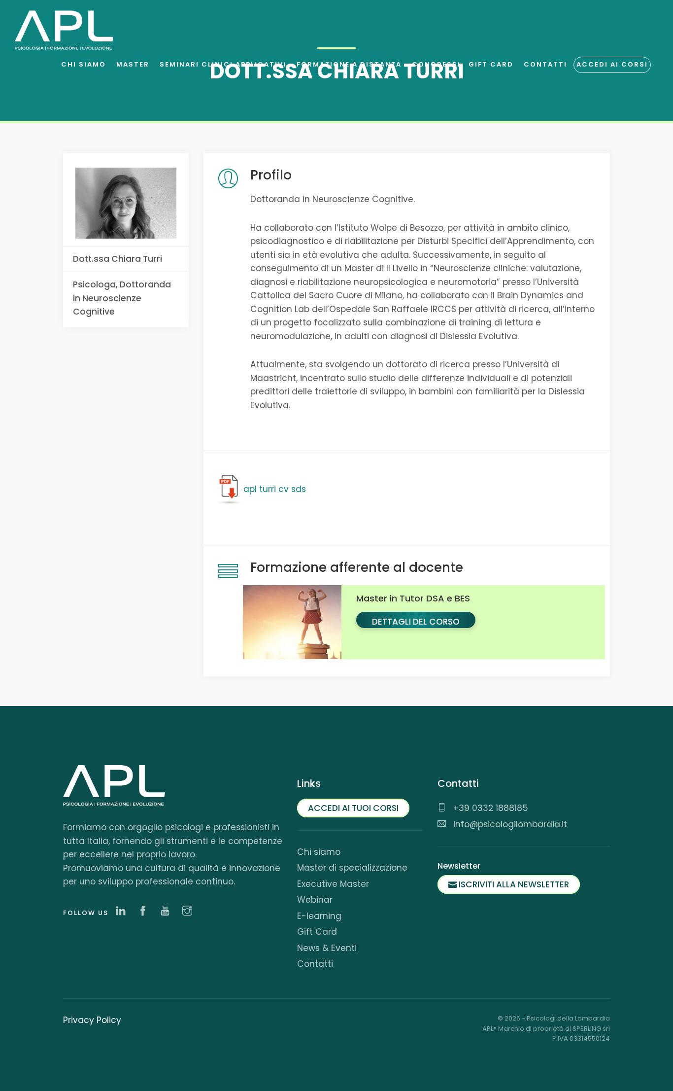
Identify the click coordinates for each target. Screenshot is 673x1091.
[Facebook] (145, 911)
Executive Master (333, 884)
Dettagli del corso (416, 622)
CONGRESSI (436, 64)
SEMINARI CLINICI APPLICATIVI (223, 64)
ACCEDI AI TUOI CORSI (353, 808)
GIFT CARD (491, 64)
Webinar (315, 900)
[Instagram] (189, 911)
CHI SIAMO (83, 64)
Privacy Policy (92, 1020)
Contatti (315, 964)
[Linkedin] (123, 911)
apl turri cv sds (274, 489)
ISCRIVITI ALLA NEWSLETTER (513, 884)
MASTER (132, 64)
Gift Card (317, 932)
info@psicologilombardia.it (509, 824)
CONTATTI (545, 64)
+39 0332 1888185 (489, 808)
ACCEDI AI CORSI (612, 64)
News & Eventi (327, 948)
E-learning (319, 916)
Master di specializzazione (352, 868)
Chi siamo (318, 852)
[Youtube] (167, 911)
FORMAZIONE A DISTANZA (349, 64)
